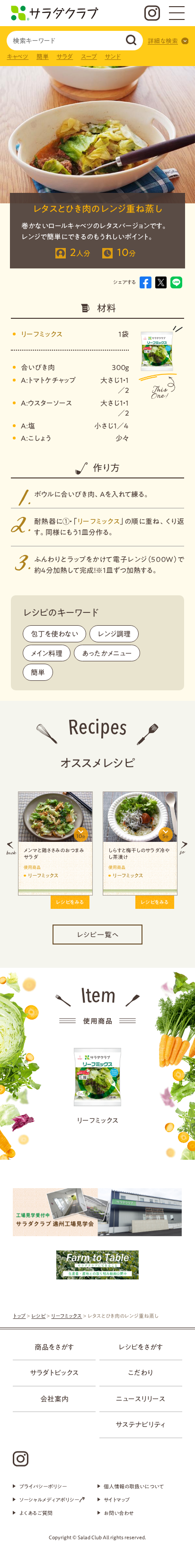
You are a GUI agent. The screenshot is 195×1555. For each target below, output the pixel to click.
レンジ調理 (114, 634)
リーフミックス (41, 334)
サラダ (64, 56)
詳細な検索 (163, 41)
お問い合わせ (118, 1513)
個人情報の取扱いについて (134, 1486)
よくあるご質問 (35, 1513)
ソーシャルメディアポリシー (49, 1499)
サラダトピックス (54, 1372)
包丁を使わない (54, 634)
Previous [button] (11, 847)
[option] (103, 847)
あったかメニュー (107, 653)
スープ (89, 56)
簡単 (42, 56)
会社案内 (54, 1398)
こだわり (140, 1372)
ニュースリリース (140, 1398)
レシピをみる (32, 902)
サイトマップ (117, 1499)
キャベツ (17, 56)
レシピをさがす (140, 1347)
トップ (19, 1315)
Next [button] (183, 847)
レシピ (38, 1315)
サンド (113, 56)
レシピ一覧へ (98, 934)
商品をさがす (54, 1347)
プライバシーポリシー (42, 1486)
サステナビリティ (140, 1424)
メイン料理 (46, 653)
